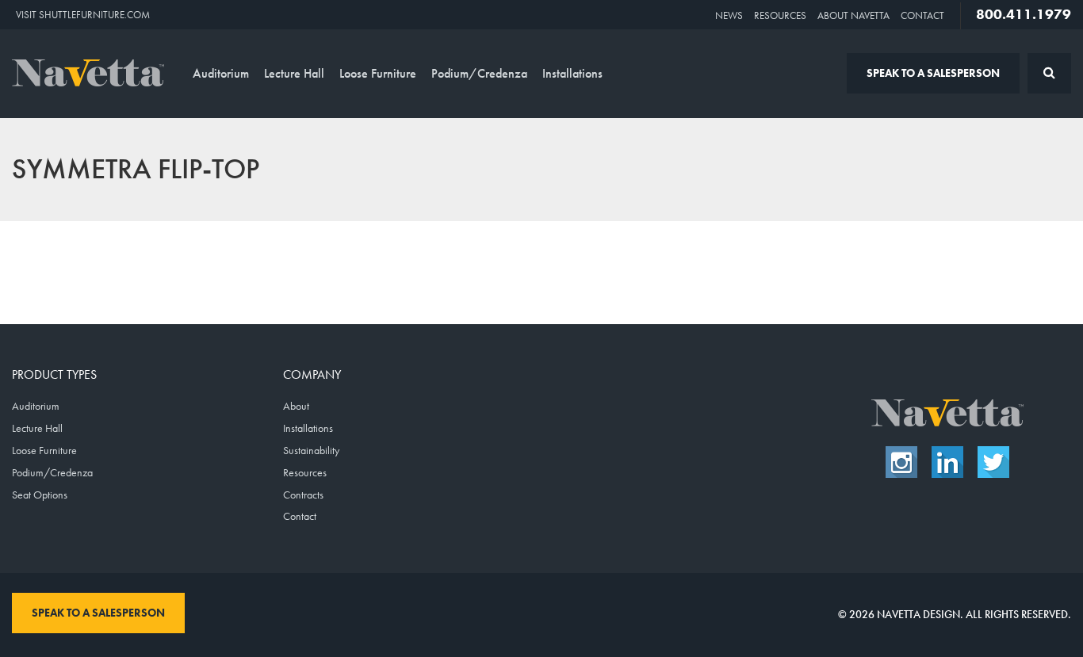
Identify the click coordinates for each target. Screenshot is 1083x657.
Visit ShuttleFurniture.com (83, 14)
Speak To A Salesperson (933, 73)
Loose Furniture (377, 73)
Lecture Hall (294, 73)
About (296, 406)
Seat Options (39, 494)
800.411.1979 (1023, 14)
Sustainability (311, 450)
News (729, 15)
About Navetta (853, 15)
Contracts (303, 494)
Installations (572, 73)
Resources (780, 15)
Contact (922, 15)
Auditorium (221, 73)
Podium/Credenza (479, 73)
